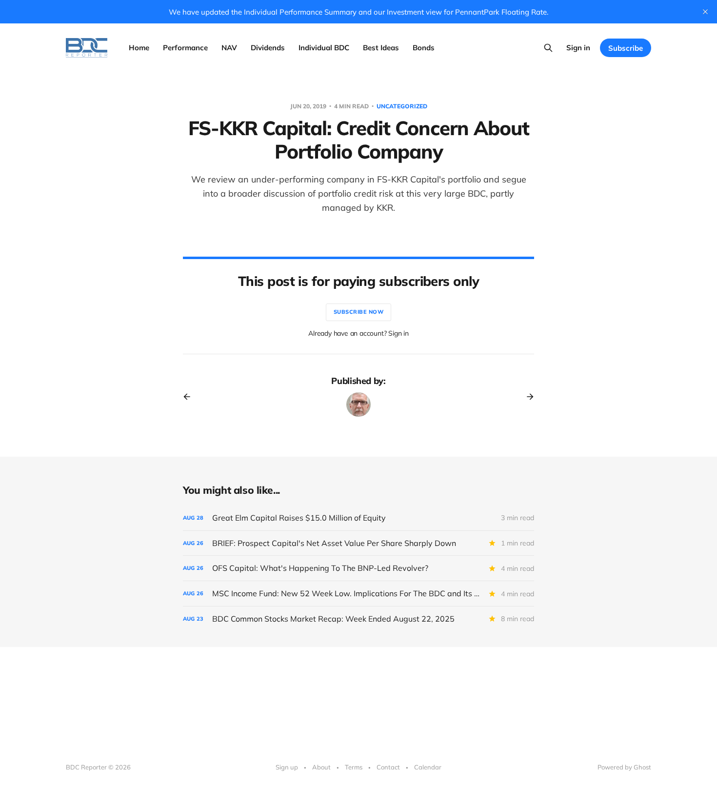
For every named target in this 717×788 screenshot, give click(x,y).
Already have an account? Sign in (358, 333)
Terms (353, 767)
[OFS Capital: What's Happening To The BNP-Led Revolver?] (358, 568)
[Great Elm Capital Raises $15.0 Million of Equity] (358, 517)
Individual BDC (324, 47)
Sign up (287, 767)
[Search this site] (548, 47)
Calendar (427, 767)
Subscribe (625, 48)
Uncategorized (402, 106)
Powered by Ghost (624, 767)
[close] (705, 12)
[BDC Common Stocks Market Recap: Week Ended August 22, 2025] (358, 618)
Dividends (268, 47)
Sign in (578, 47)
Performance (185, 47)
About (321, 767)
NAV (229, 47)
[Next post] (526, 396)
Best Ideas (381, 47)
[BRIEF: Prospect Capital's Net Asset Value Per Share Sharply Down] (358, 543)
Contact (388, 767)
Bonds (424, 47)
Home (139, 47)
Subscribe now (359, 311)
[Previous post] (190, 396)
